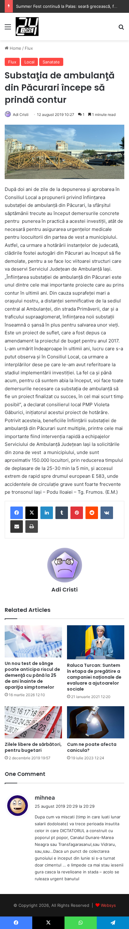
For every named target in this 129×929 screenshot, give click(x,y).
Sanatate (51, 61)
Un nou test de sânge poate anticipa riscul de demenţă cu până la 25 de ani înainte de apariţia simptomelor (32, 675)
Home (14, 48)
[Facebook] (16, 513)
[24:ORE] (27, 26)
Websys (108, 905)
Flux (29, 48)
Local (29, 61)
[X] (31, 513)
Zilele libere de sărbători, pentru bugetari (33, 747)
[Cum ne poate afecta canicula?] (95, 722)
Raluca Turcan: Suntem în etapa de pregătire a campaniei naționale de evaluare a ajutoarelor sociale (94, 677)
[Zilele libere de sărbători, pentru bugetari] (33, 722)
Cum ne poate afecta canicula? (91, 747)
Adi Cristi (20, 114)
